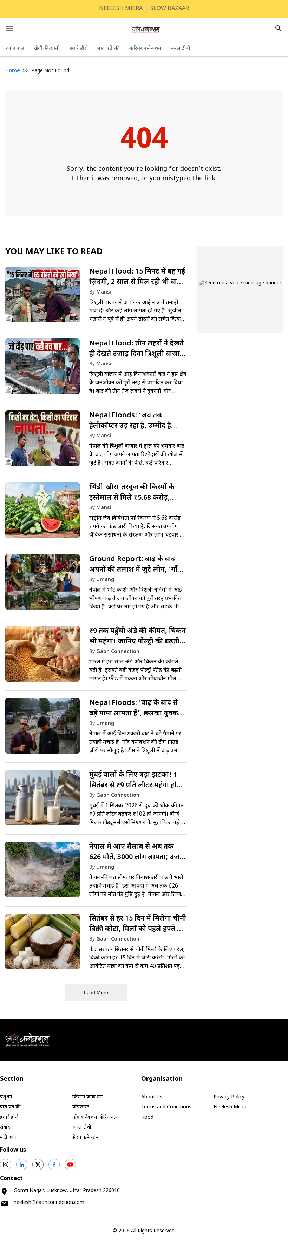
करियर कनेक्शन (145, 48)
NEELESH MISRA (121, 9)
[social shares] (5, 1164)
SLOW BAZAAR (169, 9)
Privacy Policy (229, 1097)
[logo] (146, 29)
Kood (147, 1117)
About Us (151, 1097)
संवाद (5, 1127)
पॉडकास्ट (80, 1107)
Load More (96, 992)
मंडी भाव (8, 1137)
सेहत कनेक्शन (85, 1137)
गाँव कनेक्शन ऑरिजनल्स (95, 1117)
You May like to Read (54, 252)
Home (12, 71)
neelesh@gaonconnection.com (49, 1202)
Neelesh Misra (230, 1107)
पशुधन (6, 1097)
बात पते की (108, 48)
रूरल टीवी (180, 48)
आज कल (15, 48)
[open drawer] (9, 28)
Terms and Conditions (166, 1107)
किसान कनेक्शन (87, 1097)
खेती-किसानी (47, 48)
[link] (96, 297)
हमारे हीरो (78, 48)
